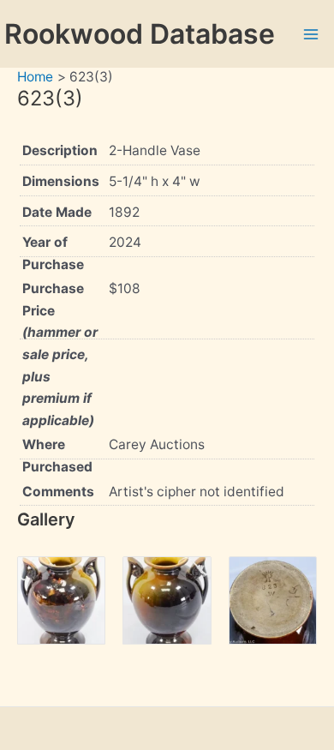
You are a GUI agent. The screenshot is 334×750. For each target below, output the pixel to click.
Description (60, 150)
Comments (58, 491)
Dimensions (60, 181)
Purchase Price (60, 354)
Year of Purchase (53, 253)
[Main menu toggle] (311, 33)
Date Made (57, 212)
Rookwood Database (139, 34)
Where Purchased (57, 455)
